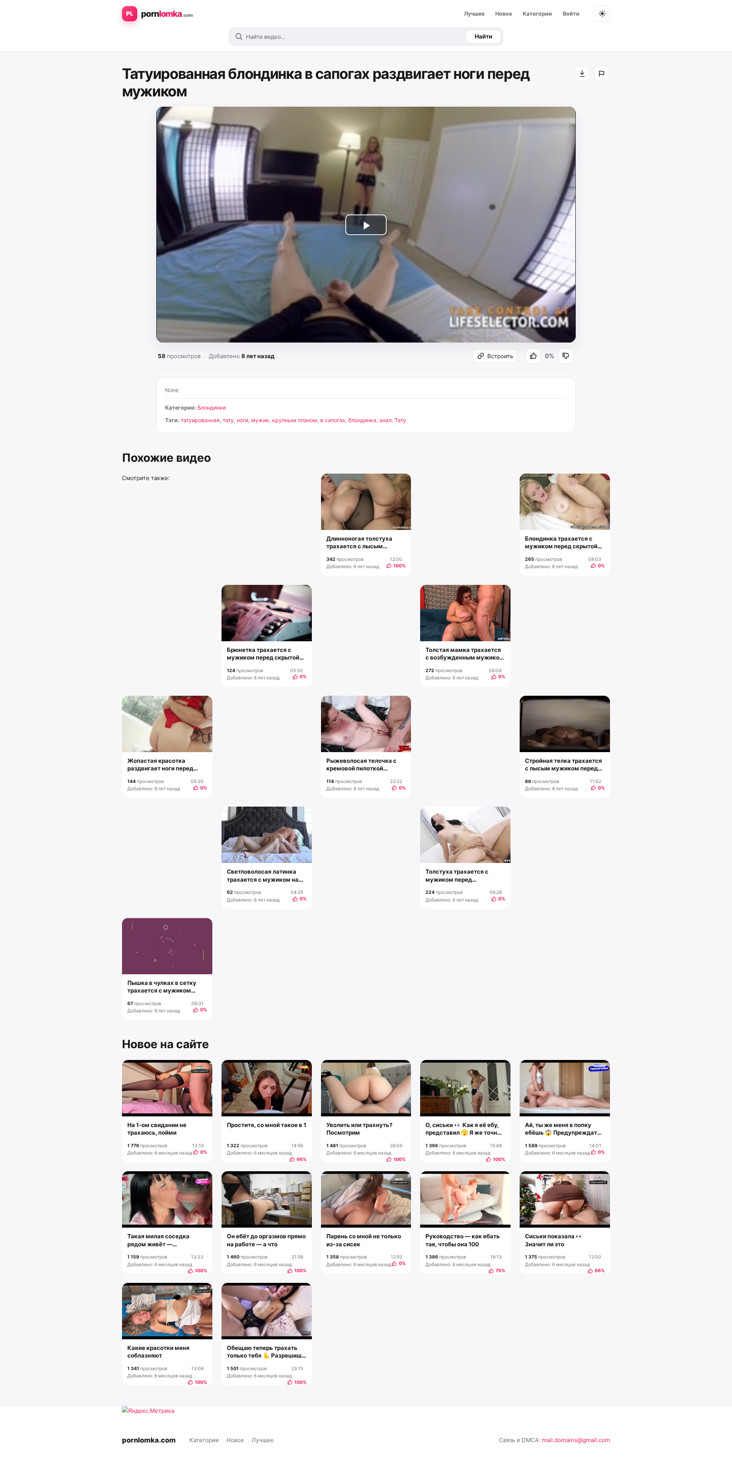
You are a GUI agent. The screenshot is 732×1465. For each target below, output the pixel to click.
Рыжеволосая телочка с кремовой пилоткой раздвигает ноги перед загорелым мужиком (361, 765)
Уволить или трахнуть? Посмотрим (359, 1128)
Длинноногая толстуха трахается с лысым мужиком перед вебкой (360, 543)
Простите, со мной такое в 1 (266, 1125)
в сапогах (332, 420)
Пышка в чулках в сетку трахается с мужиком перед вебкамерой (161, 987)
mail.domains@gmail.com (576, 1440)
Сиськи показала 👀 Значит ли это (554, 1240)
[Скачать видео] (582, 73)
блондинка (362, 420)
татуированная (200, 420)
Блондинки (211, 407)
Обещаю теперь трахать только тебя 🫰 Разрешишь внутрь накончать (266, 1352)
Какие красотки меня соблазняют (158, 1351)
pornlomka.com (149, 1440)
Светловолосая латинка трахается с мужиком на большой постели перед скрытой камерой (263, 876)
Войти (571, 13)
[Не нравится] (565, 355)
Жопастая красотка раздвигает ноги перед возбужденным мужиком (164, 765)
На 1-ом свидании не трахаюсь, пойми (156, 1128)
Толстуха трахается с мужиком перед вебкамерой (456, 876)
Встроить (500, 356)
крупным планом (294, 420)
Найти (483, 36)
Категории (537, 13)
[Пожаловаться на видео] (601, 73)
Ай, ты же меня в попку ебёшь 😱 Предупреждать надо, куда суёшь (562, 1129)
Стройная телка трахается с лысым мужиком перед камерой (563, 765)
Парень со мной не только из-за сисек (363, 1240)
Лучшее (474, 13)
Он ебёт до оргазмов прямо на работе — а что (266, 1240)
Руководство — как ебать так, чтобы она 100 (462, 1240)
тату (228, 420)
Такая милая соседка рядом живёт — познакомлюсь (158, 1240)
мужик (260, 420)
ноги (242, 420)
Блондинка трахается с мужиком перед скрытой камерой (561, 543)
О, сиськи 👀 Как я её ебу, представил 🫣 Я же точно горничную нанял (463, 1129)
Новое (503, 13)
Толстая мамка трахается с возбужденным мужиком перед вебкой (464, 654)
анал (385, 420)
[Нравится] (533, 355)
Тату (400, 420)
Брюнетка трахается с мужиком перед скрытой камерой (263, 654)
